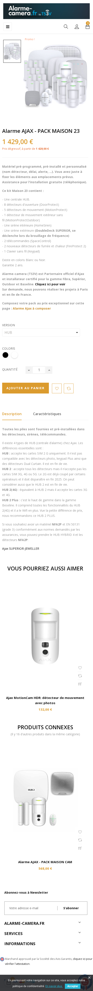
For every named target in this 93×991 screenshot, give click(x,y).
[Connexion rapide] (76, 27)
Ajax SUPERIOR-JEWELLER (20, 548)
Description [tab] (12, 413)
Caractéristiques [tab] (47, 413)
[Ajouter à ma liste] (57, 388)
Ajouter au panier (25, 388)
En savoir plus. (54, 986)
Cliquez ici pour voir (50, 284)
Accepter (72, 986)
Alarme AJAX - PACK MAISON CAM (45, 862)
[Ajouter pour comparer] (69, 388)
